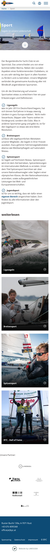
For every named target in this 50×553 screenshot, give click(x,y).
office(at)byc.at (9, 530)
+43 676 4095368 (10, 526)
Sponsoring (6, 539)
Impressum (33, 539)
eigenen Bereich (10, 196)
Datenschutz (19, 539)
